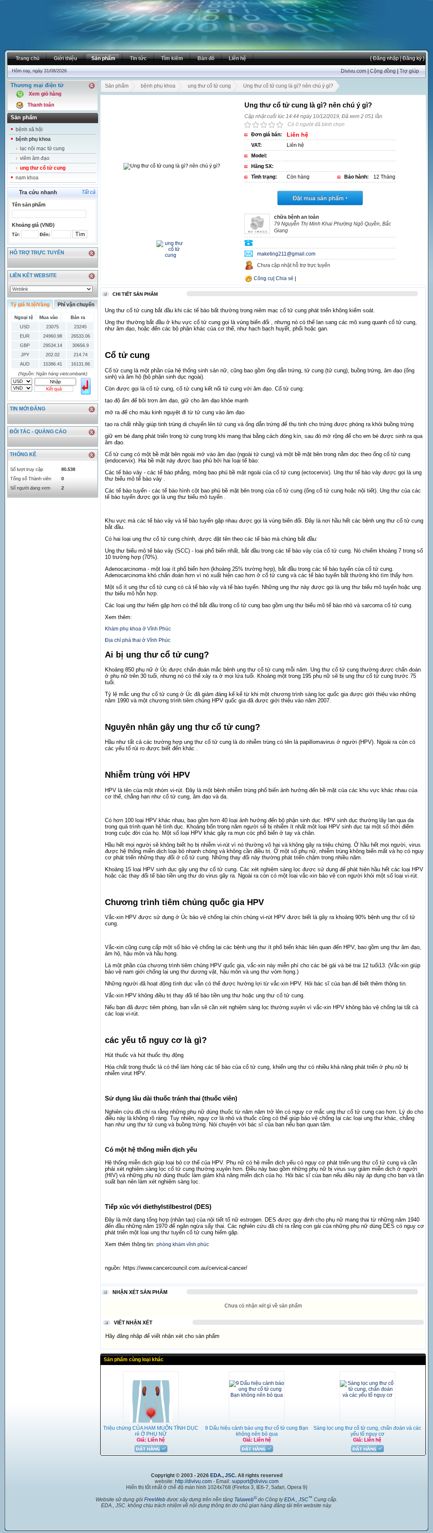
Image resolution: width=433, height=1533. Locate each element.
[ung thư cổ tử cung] (170, 255)
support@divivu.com (255, 1481)
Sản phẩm (117, 86)
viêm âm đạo (34, 158)
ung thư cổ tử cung (43, 168)
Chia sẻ (284, 278)
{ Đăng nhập (384, 58)
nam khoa (27, 178)
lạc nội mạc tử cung (42, 148)
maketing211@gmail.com (286, 254)
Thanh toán (40, 105)
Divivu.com (353, 71)
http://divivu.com (193, 1481)
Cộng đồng (383, 71)
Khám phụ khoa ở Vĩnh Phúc (138, 629)
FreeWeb (154, 1500)
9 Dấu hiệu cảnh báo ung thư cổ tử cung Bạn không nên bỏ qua (256, 1431)
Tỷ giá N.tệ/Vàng (30, 305)
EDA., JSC (222, 1475)
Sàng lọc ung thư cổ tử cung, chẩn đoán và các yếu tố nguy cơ (367, 1431)
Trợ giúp (409, 71)
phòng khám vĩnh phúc (182, 1244)
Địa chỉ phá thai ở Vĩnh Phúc (137, 640)
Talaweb (245, 1500)
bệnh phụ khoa (33, 139)
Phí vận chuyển (76, 305)
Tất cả (89, 192)
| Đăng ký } (412, 58)
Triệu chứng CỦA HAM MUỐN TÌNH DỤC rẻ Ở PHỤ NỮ (150, 1431)
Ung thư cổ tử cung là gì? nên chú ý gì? (288, 86)
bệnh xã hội (29, 129)
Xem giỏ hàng (45, 94)
